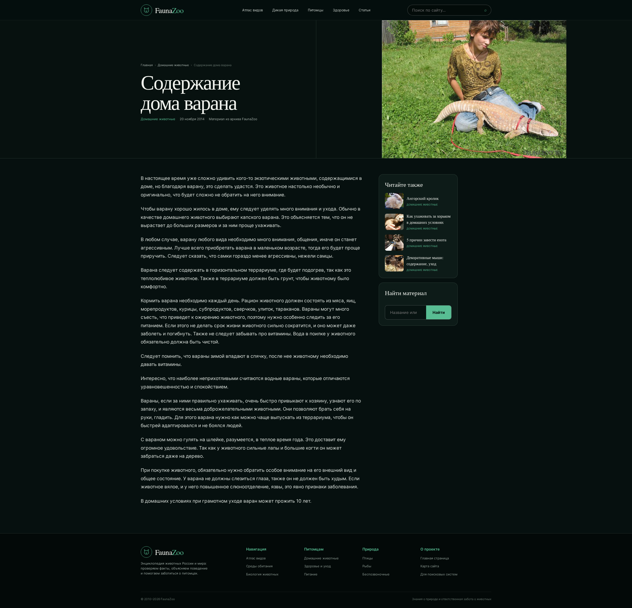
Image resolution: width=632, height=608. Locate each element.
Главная (147, 65)
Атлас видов (252, 10)
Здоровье (341, 10)
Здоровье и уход (317, 566)
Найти (439, 312)
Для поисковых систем (438, 574)
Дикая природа (285, 10)
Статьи (364, 10)
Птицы (367, 558)
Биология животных (262, 574)
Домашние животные (173, 65)
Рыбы (366, 566)
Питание (310, 574)
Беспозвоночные (376, 574)
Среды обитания (259, 566)
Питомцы (315, 10)
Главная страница (434, 558)
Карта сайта (429, 566)
